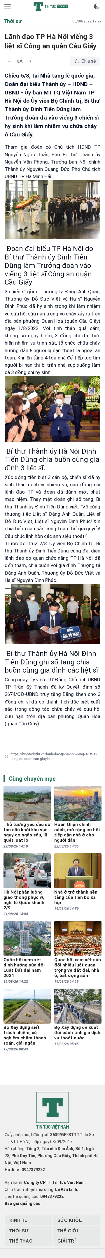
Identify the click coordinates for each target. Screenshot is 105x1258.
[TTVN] (52, 1111)
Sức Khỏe (69, 1220)
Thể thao (21, 1240)
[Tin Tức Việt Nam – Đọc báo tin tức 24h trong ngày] (50, 6)
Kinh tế (18, 1220)
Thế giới (67, 1230)
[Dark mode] (97, 6)
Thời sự (19, 1230)
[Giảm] (9, 61)
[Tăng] (30, 61)
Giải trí (66, 1240)
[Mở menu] (8, 6)
